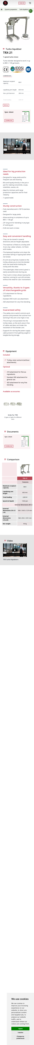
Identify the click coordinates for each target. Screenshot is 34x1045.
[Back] (27, 3)
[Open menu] (30, 3)
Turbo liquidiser (14, 49)
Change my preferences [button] (20, 1037)
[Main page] (5, 3)
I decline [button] (20, 1032)
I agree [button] (20, 1028)
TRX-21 (25, 478)
